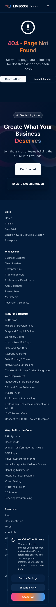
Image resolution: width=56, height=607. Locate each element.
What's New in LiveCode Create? (24, 234)
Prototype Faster (15, 486)
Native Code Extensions (19, 364)
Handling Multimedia (17, 470)
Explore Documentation (28, 183)
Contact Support (42, 79)
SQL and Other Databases (20, 387)
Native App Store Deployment (22, 381)
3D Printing (11, 492)
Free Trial (10, 229)
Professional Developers (19, 280)
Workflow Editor (14, 336)
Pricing (9, 223)
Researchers (12, 291)
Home (8, 217)
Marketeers (11, 297)
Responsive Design (16, 353)
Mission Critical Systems (19, 475)
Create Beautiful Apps (18, 342)
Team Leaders (13, 263)
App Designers (13, 285)
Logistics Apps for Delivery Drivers (25, 464)
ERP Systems (12, 436)
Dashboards (12, 442)
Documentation (14, 521)
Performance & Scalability (20, 398)
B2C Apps (11, 453)
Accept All (28, 596)
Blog (7, 515)
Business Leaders (15, 257)
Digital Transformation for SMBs (24, 447)
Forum (8, 526)
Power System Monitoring (20, 458)
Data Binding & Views (17, 359)
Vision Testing (13, 481)
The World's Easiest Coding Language (27, 370)
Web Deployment (15, 376)
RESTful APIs (12, 392)
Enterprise (11, 240)
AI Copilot (11, 320)
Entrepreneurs (13, 269)
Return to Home (13, 79)
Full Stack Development (19, 325)
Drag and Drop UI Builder (20, 331)
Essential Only (28, 587)
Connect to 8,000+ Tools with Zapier (27, 418)
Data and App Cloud (17, 348)
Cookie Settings (28, 578)
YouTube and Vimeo (16, 413)
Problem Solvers (14, 274)
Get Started (28, 169)
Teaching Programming (18, 498)
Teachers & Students (17, 302)
